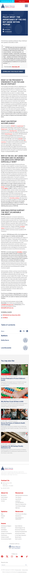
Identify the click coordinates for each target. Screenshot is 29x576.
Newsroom (19, 511)
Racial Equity (18, 537)
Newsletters (18, 515)
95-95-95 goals (8, 133)
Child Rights (4, 529)
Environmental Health (6, 539)
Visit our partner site (6, 1)
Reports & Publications (20, 504)
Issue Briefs (18, 499)
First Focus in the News (21, 514)
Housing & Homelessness (21, 531)
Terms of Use (25, 569)
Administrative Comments (21, 495)
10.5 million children (14, 197)
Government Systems (20, 529)
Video (2, 517)
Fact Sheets (11, 14)
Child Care (3, 527)
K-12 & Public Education (20, 535)
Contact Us (5, 480)
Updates (4, 511)
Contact (3, 501)
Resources (5, 14)
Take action (22, 1)
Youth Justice (18, 539)
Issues (3, 523)
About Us (4, 493)
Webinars (17, 507)
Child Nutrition (4, 531)
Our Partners (4, 499)
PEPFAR (13, 125)
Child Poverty (4, 535)
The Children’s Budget (20, 506)
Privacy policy (18, 569)
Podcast (3, 515)
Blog (2, 514)
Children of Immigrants (6, 533)
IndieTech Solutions (22, 572)
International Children (20, 533)
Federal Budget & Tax (20, 527)
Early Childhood (18, 526)
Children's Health (5, 537)
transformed (20, 125)
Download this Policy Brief (13, 71)
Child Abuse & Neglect (6, 526)
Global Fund (4, 129)
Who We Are (4, 495)
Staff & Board (4, 497)
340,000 (20, 138)
